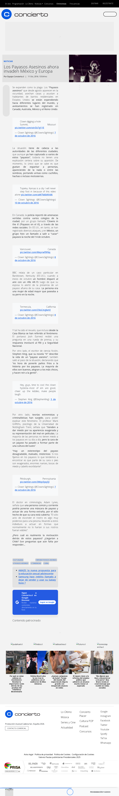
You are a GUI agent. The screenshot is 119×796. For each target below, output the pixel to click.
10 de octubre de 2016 (27, 202)
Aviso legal (28, 754)
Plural (54, 773)
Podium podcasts (31, 770)
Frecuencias (75, 3)
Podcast (83, 726)
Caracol (102, 763)
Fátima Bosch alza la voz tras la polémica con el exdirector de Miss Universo (38, 680)
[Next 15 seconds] (76, 792)
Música (65, 717)
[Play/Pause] (70, 792)
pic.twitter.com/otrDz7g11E (29, 127)
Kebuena (102, 767)
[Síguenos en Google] (75, 14)
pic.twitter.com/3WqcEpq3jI (35, 481)
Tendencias (36, 563)
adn (93, 763)
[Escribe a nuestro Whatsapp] (101, 14)
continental (73, 767)
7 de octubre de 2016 (35, 134)
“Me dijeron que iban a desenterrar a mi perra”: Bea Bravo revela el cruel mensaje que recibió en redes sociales (102, 682)
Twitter (103, 724)
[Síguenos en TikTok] (98, 14)
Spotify (103, 733)
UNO (49, 767)
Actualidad (18, 560)
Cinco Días (64, 767)
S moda (73, 773)
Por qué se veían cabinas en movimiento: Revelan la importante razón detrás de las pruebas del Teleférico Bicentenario (16, 684)
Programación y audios (100, 792)
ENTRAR (94, 3)
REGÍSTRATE (107, 3)
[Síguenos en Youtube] (90, 14)
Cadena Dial (93, 767)
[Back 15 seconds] (63, 792)
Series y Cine (68, 722)
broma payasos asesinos (47, 560)
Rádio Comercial (105, 773)
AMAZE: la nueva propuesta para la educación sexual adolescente (37, 572)
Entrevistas (61, 3)
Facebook (105, 720)
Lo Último (29, 3)
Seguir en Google (47, 602)
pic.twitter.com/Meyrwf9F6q (35, 252)
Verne (86, 767)
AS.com (85, 763)
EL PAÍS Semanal (79, 767)
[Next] (83, 792)
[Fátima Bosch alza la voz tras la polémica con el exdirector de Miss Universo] (38, 662)
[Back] (57, 792)
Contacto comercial (16, 728)
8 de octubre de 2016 (35, 259)
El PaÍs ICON (64, 773)
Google (103, 711)
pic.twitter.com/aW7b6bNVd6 (37, 194)
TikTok (103, 738)
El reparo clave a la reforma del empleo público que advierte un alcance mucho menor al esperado (81, 681)
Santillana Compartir (67, 763)
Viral (47, 563)
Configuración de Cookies (83, 754)
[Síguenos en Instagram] (79, 14)
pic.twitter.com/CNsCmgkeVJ (35, 309)
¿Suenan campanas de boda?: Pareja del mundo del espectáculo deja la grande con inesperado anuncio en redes (59, 682)
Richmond (31, 773)
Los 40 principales (44, 763)
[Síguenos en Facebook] (83, 14)
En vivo (8, 3)
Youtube (104, 729)
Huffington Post (36, 767)
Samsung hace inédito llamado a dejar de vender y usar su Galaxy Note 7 (37, 579)
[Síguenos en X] (86, 14)
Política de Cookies (62, 754)
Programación (18, 3)
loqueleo (83, 773)
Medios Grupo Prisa (12, 771)
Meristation (94, 773)
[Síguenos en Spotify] (94, 14)
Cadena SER (77, 763)
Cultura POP (86, 721)
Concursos (48, 3)
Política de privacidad (44, 754)
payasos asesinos (21, 563)
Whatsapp (105, 742)
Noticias (38, 3)
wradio (56, 767)
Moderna (43, 773)
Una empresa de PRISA (12, 765)
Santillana (55, 763)
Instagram (105, 716)
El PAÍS (33, 763)
